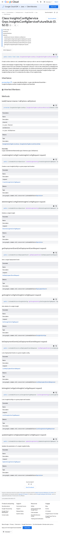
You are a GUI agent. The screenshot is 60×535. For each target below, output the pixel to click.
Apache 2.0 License (23, 494)
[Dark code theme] (53, 54)
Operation (39, 195)
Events (47, 508)
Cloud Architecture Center (35, 515)
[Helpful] (54, 12)
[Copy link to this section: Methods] (11, 96)
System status (20, 513)
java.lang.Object (6, 82)
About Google (5, 524)
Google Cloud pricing (7, 508)
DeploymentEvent (41, 289)
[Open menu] (2, 2)
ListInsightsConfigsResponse (45, 428)
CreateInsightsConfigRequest (11, 182)
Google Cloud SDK (11, 7)
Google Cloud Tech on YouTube (50, 517)
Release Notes (20, 511)
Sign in (56, 1)
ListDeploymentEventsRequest (11, 368)
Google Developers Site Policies (44, 494)
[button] (30, 89)
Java (22, 7)
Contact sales (5, 515)
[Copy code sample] (56, 54)
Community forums (21, 506)
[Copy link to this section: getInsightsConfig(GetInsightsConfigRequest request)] (42, 295)
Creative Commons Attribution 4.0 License (44, 492)
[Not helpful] (57, 12)
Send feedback (52, 18)
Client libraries (32, 7)
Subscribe (27, 527)
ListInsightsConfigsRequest (11, 415)
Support (18, 508)
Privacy (12, 524)
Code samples (34, 512)
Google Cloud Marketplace (5, 512)
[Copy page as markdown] (15, 25)
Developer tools (19, 12)
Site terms (17, 524)
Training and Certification (37, 518)
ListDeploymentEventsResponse (45, 382)
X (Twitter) (48, 511)
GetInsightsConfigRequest (10, 322)
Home (3, 12)
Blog (46, 506)
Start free (53, 6)
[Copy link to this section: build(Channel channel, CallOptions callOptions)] (37, 101)
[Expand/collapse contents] (10, 30)
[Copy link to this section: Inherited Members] (21, 90)
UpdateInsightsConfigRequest (11, 462)
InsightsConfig (41, 335)
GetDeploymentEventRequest (10, 275)
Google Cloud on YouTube (51, 513)
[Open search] (38, 2)
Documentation (10, 12)
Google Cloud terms (26, 524)
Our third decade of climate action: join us (43, 524)
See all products (6, 506)
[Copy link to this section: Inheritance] (13, 78)
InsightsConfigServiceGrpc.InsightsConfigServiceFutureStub (21, 144)
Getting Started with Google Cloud (36, 509)
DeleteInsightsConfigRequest (11, 228)
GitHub (32, 506)
